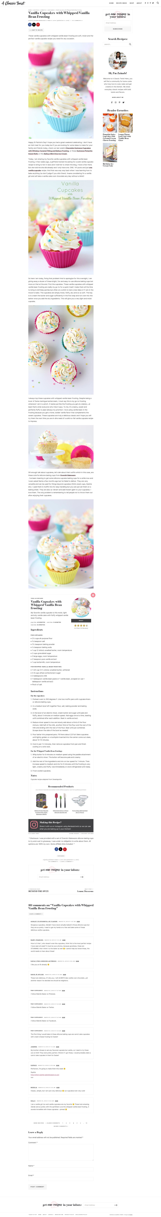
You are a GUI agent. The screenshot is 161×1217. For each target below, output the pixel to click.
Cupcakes (51, 10)
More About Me (117, 97)
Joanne (34, 1046)
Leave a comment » (66, 861)
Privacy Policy (69, 1214)
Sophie (34, 1065)
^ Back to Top (32, 1214)
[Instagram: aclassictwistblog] (35, 825)
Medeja (34, 1087)
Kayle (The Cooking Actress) (44, 961)
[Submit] (130, 44)
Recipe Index (121, 3)
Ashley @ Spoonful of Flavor (44, 921)
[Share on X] (34, 25)
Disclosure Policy (81, 1214)
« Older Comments (53, 1123)
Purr (130, 1214)
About (139, 3)
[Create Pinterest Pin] (93, 595)
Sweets (43, 10)
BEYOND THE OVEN (39, 891)
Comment (32, 1143)
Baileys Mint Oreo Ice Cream (55, 154)
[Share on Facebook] (30, 25)
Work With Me (59, 1214)
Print (81, 620)
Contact (50, 1214)
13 (86, 1123)
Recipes (36, 10)
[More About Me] (118, 60)
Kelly (33, 1101)
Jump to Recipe (37, 30)
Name (31, 1166)
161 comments (53, 861)
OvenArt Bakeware (68, 475)
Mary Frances (37, 940)
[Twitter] (153, 3)
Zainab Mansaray (40, 20)
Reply (78, 921)
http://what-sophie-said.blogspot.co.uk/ (45, 1075)
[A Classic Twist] (13, 3)
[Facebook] (145, 3)
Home (111, 3)
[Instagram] (148, 3)
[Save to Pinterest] (38, 25)
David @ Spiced (37, 974)
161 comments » (77, 20)
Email (31, 1175)
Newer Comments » (61, 1126)
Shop (132, 3)
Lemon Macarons (85, 891)
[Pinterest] (150, 3)
